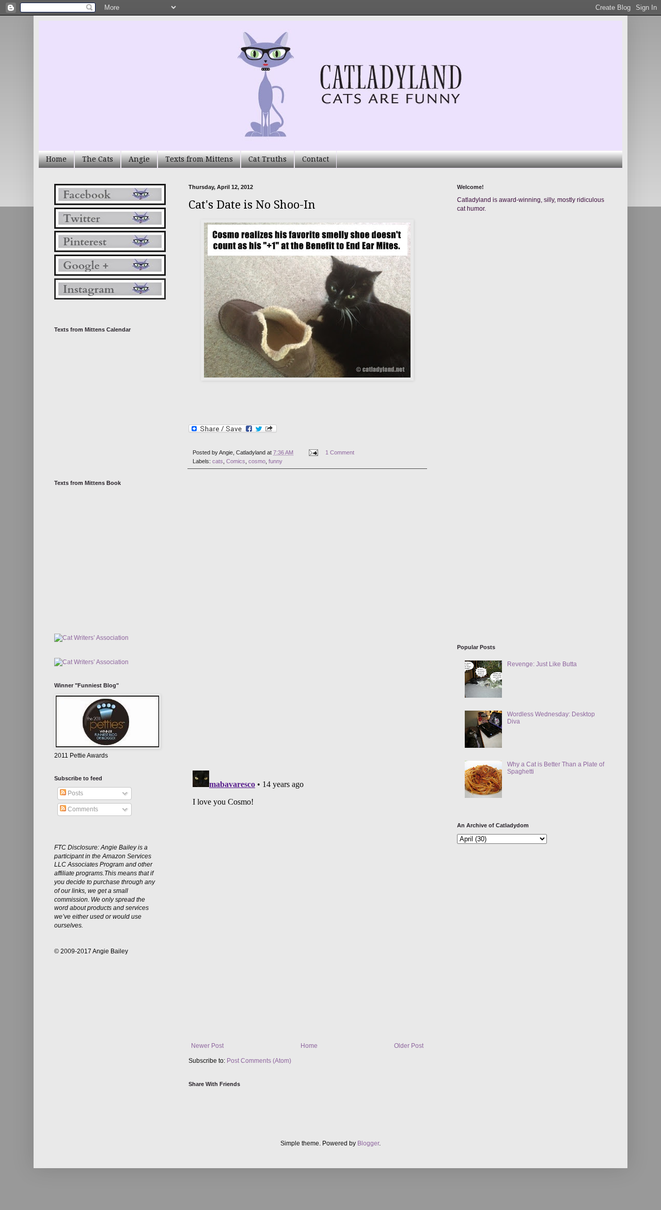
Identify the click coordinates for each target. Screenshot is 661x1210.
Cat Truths (267, 159)
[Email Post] (313, 452)
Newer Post (207, 1045)
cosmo (256, 461)
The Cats (97, 159)
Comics (235, 461)
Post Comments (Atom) (259, 1060)
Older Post (408, 1045)
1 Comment (339, 452)
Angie (139, 159)
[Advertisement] (534, 319)
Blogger (368, 1143)
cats (217, 461)
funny (275, 461)
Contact (315, 159)
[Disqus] (307, 620)
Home (56, 159)
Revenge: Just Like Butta (542, 664)
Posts (74, 793)
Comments (82, 809)
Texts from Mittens (199, 159)
